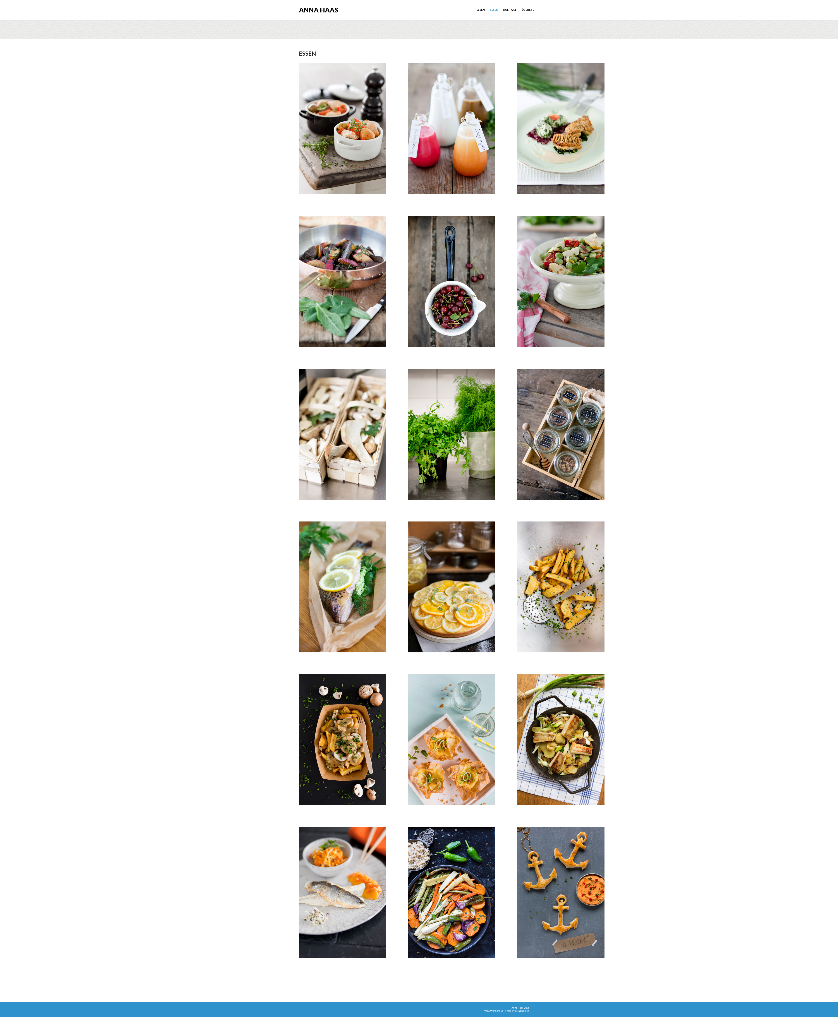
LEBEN (481, 9)
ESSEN (494, 9)
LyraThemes (522, 1010)
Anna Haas (318, 9)
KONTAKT (510, 9)
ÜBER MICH (529, 9)
